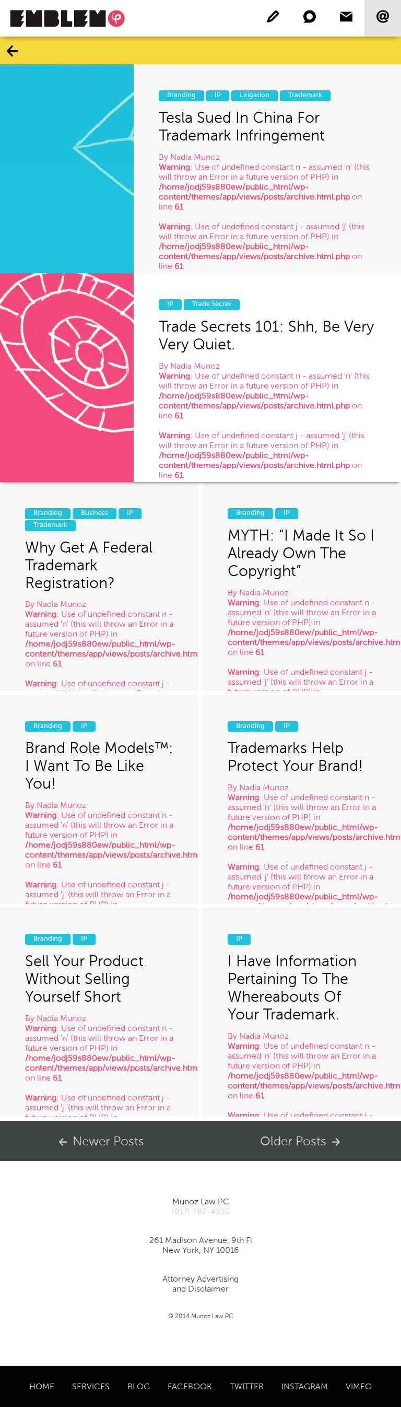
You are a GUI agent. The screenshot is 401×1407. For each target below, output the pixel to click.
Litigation (254, 95)
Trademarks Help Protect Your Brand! (295, 757)
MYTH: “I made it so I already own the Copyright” (301, 553)
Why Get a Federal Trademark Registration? (88, 565)
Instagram (304, 1386)
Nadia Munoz (195, 157)
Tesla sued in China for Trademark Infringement (242, 126)
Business (94, 513)
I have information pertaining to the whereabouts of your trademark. (292, 988)
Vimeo (359, 1386)
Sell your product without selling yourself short (84, 979)
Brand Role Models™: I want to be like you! (99, 766)
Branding (181, 95)
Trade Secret (211, 304)
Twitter (247, 1386)
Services (91, 1386)
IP (218, 95)
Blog (138, 1386)
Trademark (305, 95)
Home (41, 1386)
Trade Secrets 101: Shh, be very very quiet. (266, 335)
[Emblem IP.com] (67, 18)
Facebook (190, 1386)
